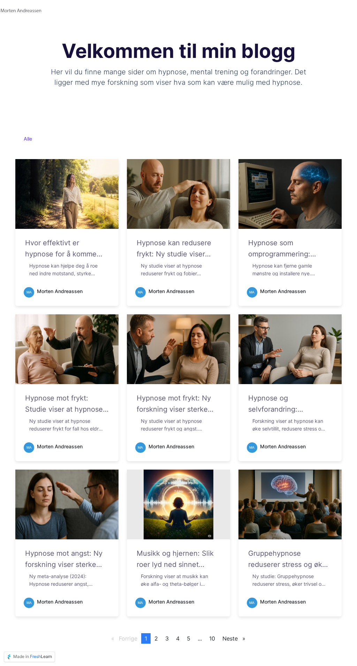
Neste (235, 638)
